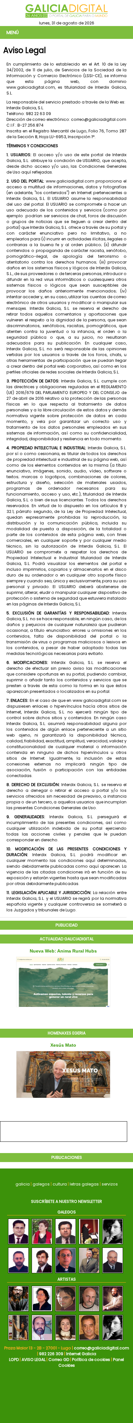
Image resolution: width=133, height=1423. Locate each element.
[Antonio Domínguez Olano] (65, 1244)
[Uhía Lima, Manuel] (42, 1340)
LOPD (14, 1359)
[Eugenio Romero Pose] (65, 1273)
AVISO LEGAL (34, 1359)
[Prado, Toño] (89, 1340)
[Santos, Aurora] (18, 1340)
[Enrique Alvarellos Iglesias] (89, 1244)
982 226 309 (51, 1353)
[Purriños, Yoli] (112, 1340)
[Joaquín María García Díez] (112, 1273)
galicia (22, 1184)
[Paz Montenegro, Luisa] (42, 1311)
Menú (12, 32)
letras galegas (84, 1184)
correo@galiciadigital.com (101, 1348)
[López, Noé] (65, 1311)
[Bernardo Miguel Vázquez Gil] (42, 1273)
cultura (60, 1184)
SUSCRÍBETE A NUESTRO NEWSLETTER (66, 1201)
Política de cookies (91, 1359)
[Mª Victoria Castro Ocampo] (42, 1244)
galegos (41, 1184)
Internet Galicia (81, 1353)
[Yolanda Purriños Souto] (112, 1244)
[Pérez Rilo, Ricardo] (89, 1311)
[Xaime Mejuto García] (18, 1273)
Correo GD (58, 1359)
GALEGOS (66, 1212)
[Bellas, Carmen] (65, 1340)
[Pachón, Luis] (112, 1311)
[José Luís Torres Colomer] (89, 1273)
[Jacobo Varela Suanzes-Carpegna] (18, 1244)
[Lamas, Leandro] (18, 1311)
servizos (110, 1184)
